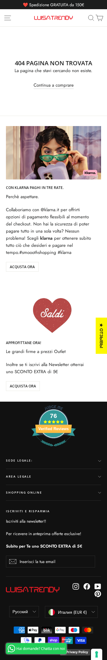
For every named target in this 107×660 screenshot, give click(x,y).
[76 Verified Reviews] (53, 449)
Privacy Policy (77, 652)
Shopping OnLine (24, 492)
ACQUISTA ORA (23, 386)
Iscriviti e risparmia (28, 511)
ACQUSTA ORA (22, 266)
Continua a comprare (54, 85)
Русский (20, 612)
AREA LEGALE (19, 476)
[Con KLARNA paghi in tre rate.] (53, 152)
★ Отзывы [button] (101, 335)
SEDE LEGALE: (19, 460)
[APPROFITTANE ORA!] (53, 308)
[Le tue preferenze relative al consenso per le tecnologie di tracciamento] (96, 654)
